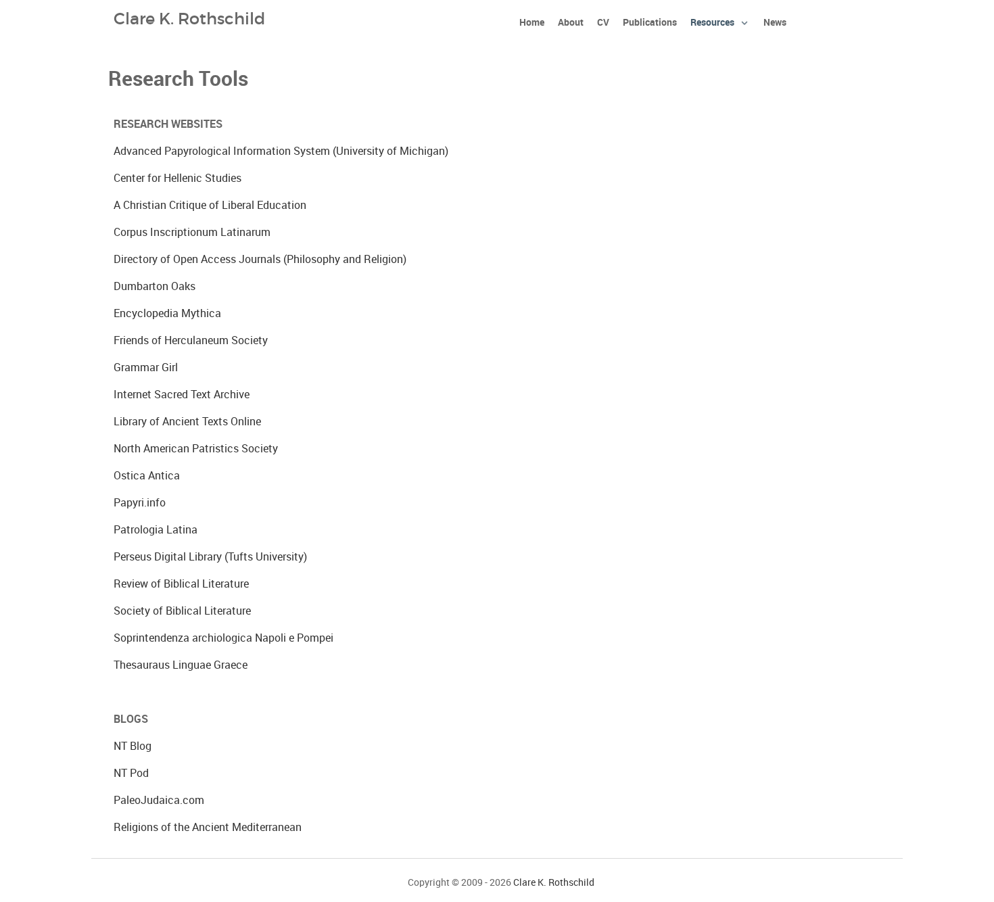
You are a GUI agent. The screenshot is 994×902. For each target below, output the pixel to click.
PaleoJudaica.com (159, 800)
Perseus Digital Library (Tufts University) (210, 556)
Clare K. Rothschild (553, 882)
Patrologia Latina (155, 529)
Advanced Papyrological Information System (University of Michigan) (281, 151)
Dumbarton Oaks (154, 286)
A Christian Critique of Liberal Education (210, 205)
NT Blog (132, 746)
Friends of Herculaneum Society (191, 340)
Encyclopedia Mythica (167, 313)
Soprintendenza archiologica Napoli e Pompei (223, 638)
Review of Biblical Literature (181, 583)
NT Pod (131, 773)
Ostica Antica (147, 475)
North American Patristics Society (196, 448)
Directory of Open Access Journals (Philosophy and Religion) (260, 259)
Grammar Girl (146, 367)
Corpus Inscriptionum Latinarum (192, 232)
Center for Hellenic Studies (177, 178)
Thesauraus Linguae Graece (180, 665)
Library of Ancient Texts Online (187, 421)
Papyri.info (140, 502)
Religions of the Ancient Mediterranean (208, 827)
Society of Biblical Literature (182, 610)
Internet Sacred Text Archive (182, 394)
